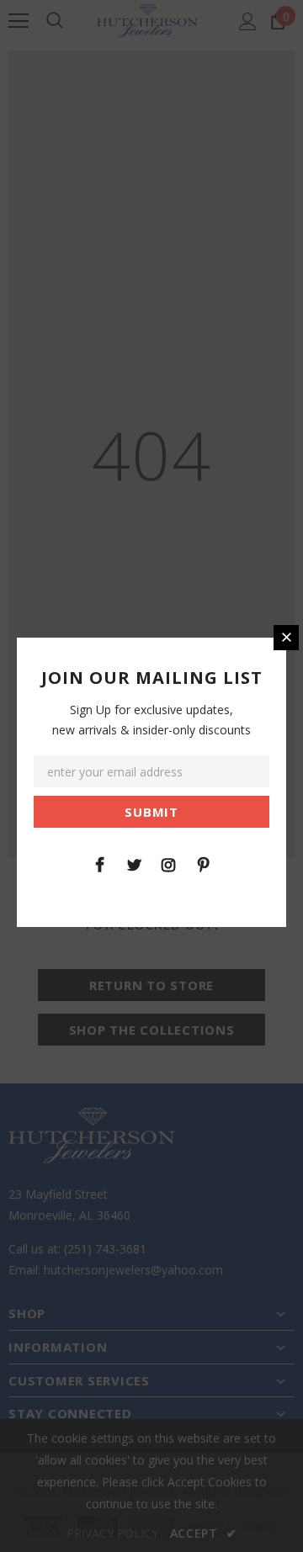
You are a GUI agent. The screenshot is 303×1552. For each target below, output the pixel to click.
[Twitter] (133, 864)
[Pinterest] (202, 864)
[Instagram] (168, 864)
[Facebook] (99, 864)
